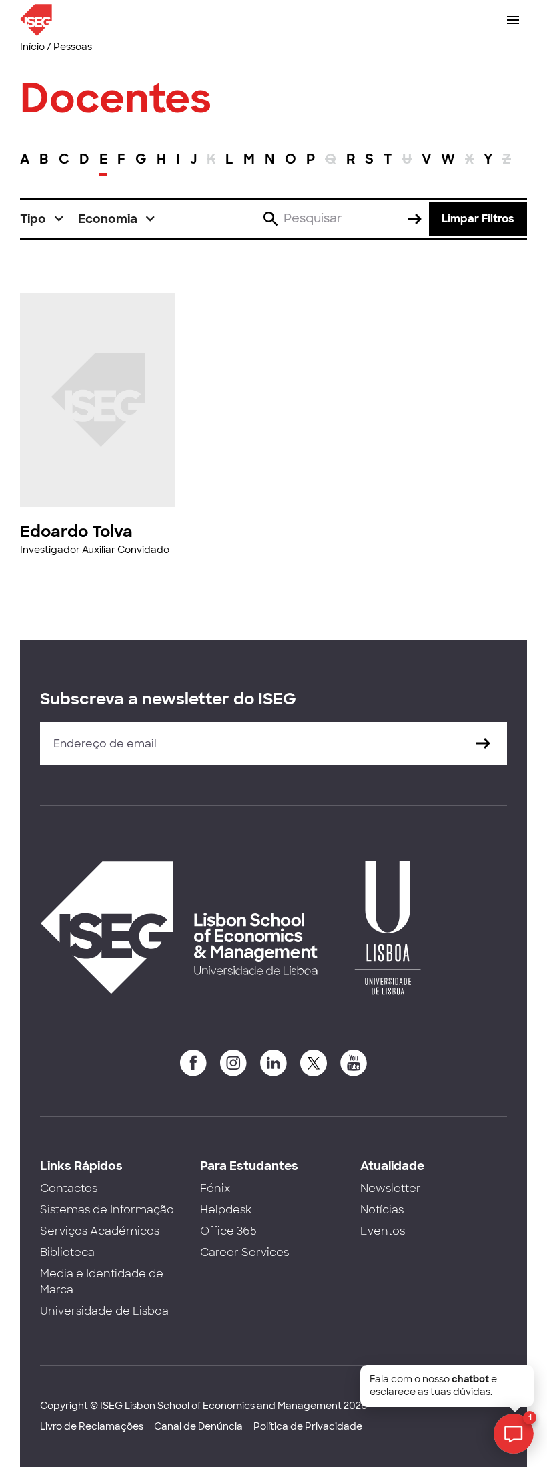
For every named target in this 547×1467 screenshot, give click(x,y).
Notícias (382, 1210)
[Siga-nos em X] (313, 1063)
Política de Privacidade (307, 1426)
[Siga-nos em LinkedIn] (273, 1063)
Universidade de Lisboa (104, 1311)
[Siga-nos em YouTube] (353, 1063)
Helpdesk (225, 1210)
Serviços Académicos (99, 1231)
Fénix (215, 1188)
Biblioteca (67, 1252)
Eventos (382, 1231)
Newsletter (390, 1188)
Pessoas (72, 47)
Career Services (244, 1252)
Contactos (68, 1188)
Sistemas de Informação (107, 1210)
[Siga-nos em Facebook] (193, 1063)
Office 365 (228, 1231)
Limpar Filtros (478, 219)
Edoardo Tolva (76, 531)
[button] (42, 219)
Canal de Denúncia (198, 1426)
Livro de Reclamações (91, 1426)
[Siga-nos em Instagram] (233, 1063)
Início (32, 47)
